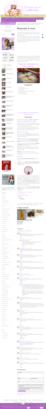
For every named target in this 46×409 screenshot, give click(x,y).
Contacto (33, 20)
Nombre (19, 378)
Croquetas (4, 225)
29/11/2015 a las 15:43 (28, 352)
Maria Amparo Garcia (23, 254)
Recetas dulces (40, 23)
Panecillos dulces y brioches (7, 262)
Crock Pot (4, 223)
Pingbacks (29, 230)
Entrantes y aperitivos (6, 229)
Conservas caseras (5, 219)
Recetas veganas (5, 297)
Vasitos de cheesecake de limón (38, 215)
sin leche (38, 24)
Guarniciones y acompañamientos (8, 239)
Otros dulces (23, 23)
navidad (18, 204)
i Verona (23, 193)
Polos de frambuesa (9, 150)
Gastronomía (4, 237)
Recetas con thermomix (33, 18)
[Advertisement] (28, 48)
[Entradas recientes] (11, 67)
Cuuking (22, 35)
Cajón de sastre (5, 204)
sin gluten (4, 311)
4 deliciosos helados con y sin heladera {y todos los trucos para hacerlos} (10, 119)
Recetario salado (11, 20)
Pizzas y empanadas (5, 278)
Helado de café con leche (10, 100)
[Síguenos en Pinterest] (12, 23)
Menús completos (5, 256)
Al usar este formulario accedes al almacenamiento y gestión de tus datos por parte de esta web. (31, 388)
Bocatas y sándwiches (6, 200)
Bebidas (4, 196)
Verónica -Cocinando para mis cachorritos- (28, 284)
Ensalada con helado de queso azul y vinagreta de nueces (10, 133)
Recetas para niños (5, 293)
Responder (23, 246)
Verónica (19, 30)
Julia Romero (22, 297)
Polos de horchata (9, 123)
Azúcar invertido (8, 82)
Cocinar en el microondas (6, 215)
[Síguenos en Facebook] (11, 23)
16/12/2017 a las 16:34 (28, 239)
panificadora (4, 268)
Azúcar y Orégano (22, 248)
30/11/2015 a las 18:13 (27, 297)
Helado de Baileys (8, 87)
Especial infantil (18, 20)
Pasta (3, 270)
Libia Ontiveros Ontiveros (23, 347)
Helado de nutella (8, 136)
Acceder (4, 331)
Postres (4, 280)
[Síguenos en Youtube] (13, 23)
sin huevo (28, 24)
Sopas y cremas (5, 319)
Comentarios (21, 230)
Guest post (4, 241)
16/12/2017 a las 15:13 (25, 233)
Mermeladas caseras (6, 258)
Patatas (4, 272)
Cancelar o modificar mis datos (35, 407)
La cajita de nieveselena (23, 318)
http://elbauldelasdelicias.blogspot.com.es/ (26, 344)
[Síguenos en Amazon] (9, 23)
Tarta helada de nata (9, 69)
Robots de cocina (5, 301)
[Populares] (5, 67)
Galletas (4, 235)
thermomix (35, 204)
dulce (33, 203)
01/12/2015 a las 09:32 (26, 273)
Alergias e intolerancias (26, 20)
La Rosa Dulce (22, 352)
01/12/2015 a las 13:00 (27, 266)
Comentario (20, 372)
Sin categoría (4, 309)
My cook (41, 203)
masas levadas (5, 254)
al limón (22, 203)
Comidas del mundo (6, 217)
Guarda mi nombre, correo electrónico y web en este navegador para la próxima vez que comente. (30, 385)
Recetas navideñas (21, 24)
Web (18, 381)
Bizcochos (4, 198)
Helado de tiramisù (9, 109)
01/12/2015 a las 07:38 (38, 284)
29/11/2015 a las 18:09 (31, 347)
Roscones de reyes (5, 303)
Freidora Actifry (5, 231)
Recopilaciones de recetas (6, 299)
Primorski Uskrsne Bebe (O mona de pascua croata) (20, 222)
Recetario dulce (4, 20)
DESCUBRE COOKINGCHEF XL (15, 18)
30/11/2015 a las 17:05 (26, 302)
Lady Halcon (21, 266)
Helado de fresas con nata (10, 141)
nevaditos (20, 190)
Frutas (18, 23)
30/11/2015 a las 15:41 (31, 318)
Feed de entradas (5, 333)
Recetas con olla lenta (24, 18)
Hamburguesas (5, 202)
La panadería (40, 18)
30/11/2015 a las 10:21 (30, 333)
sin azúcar (4, 307)
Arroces (4, 194)
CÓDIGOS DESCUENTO (5, 18)
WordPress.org (5, 337)
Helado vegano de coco (9, 91)
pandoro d (20, 193)
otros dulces (21, 204)
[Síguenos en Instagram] (8, 23)
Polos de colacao (8, 78)
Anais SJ (21, 273)
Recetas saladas (5, 295)
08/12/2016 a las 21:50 (29, 248)
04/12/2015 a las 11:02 (30, 254)
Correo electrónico (34, 378)
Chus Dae (21, 302)
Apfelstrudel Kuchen (23, 333)
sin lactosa (33, 24)
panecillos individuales (6, 264)
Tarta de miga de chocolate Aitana (29, 220)
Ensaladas (4, 227)
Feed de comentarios (6, 335)
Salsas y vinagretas (5, 305)
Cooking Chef (4, 221)
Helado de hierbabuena (9, 73)
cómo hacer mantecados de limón (27, 203)
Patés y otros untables (6, 274)
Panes (3, 266)
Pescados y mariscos (6, 276)
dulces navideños (37, 203)
